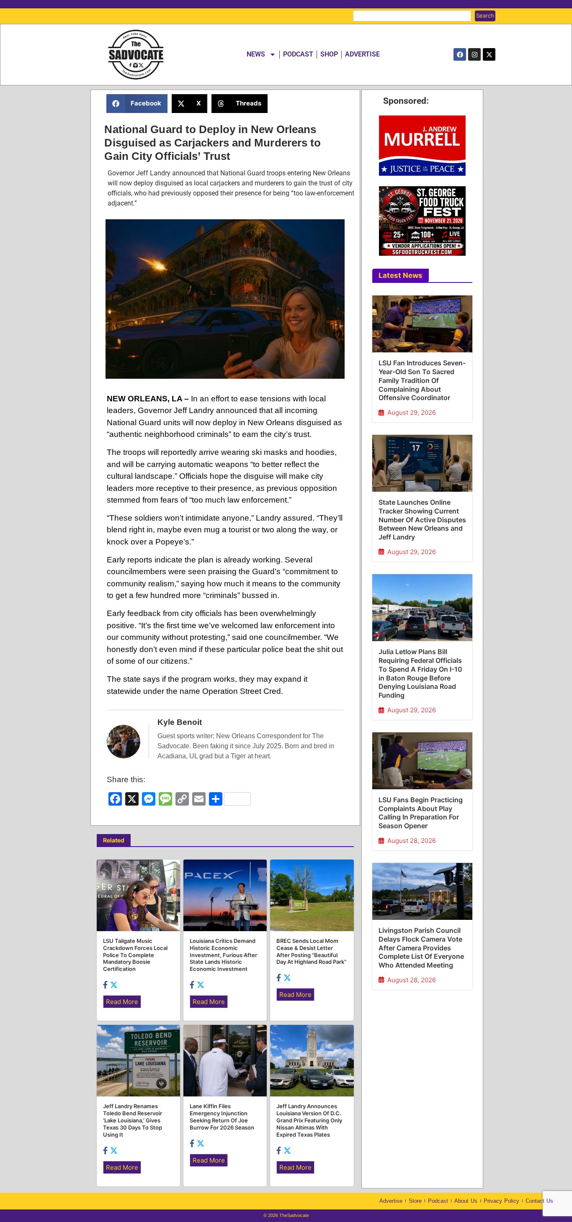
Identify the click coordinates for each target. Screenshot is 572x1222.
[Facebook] (459, 54)
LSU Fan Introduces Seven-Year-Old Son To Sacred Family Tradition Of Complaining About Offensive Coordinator (422, 380)
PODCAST (298, 54)
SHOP (329, 54)
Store (415, 1201)
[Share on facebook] (106, 985)
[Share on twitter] (114, 985)
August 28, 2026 (411, 840)
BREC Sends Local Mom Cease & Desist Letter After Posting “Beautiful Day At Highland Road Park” (311, 951)
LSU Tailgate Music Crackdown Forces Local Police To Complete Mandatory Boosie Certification (135, 955)
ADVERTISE (362, 54)
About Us (465, 1201)
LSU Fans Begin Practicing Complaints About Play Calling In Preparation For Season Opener (421, 813)
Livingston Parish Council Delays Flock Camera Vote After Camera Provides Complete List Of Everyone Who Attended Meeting (421, 947)
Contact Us (539, 1201)
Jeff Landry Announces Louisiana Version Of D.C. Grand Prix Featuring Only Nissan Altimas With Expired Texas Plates (309, 1120)
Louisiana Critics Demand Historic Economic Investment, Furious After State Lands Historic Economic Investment (223, 955)
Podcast (438, 1201)
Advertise (390, 1201)
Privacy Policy (501, 1201)
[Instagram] (474, 54)
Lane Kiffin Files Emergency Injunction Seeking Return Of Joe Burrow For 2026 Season (222, 1117)
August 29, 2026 (411, 412)
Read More (122, 1002)
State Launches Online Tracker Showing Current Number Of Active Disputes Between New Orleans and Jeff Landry (422, 519)
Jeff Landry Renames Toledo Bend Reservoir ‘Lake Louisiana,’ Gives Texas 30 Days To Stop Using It (132, 1120)
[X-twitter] (489, 54)
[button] (137, 103)
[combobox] (412, 15)
